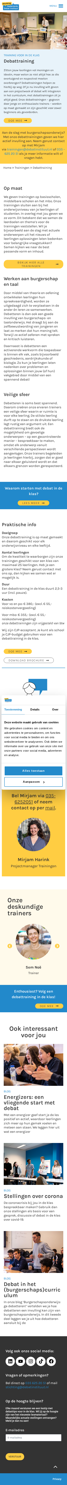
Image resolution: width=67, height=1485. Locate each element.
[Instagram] (30, 1361)
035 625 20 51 (35, 1383)
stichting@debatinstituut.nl (27, 1387)
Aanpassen (31, 781)
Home (7, 167)
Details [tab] (34, 709)
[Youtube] (20, 1361)
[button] (53, 6)
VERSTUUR (15, 1456)
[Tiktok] (41, 1361)
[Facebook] (51, 1361)
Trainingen (22, 167)
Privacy (57, 1479)
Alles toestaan (33, 770)
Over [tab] (55, 709)
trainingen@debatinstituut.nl (29, 149)
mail (50, 808)
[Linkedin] (10, 1361)
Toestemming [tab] (13, 709)
